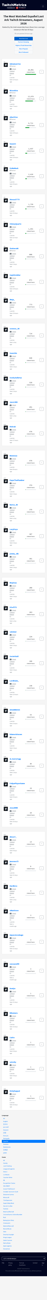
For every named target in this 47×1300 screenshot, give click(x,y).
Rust (4, 1217)
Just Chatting (7, 1166)
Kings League (7, 1237)
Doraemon (6, 1249)
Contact (35, 1263)
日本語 (5, 1150)
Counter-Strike (7, 1177)
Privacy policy (10, 1264)
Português (6, 1138)
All (4, 1118)
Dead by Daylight (8, 1234)
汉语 (4, 1133)
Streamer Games (8, 1194)
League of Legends (9, 1169)
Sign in (43, 1264)
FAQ (3, 1263)
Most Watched (23, 38)
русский (6, 1127)
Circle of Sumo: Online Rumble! (12, 1214)
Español (5, 1141)
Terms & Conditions (22, 1264)
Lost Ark (12, 77)
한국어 (5, 1124)
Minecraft (6, 1197)
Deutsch (5, 1130)
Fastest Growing (23, 42)
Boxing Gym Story (8, 1220)
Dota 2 (5, 1172)
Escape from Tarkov (9, 1183)
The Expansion (7, 1200)
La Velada (6, 1175)
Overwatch (6, 1223)
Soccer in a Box (7, 1206)
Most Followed (23, 52)
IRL (4, 1180)
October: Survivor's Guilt (10, 1192)
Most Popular (23, 49)
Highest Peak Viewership (24, 45)
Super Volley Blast (8, 1203)
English (5, 1121)
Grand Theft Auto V (9, 1189)
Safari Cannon (7, 1240)
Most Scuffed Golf (8, 1212)
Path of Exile (6, 1243)
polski (5, 1153)
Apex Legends (7, 1246)
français (5, 1136)
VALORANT (6, 1186)
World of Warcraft (8, 1226)
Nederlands (6, 1147)
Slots (4, 1232)
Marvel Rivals (7, 1229)
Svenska (5, 1144)
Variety (5, 1163)
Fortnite (5, 1209)
